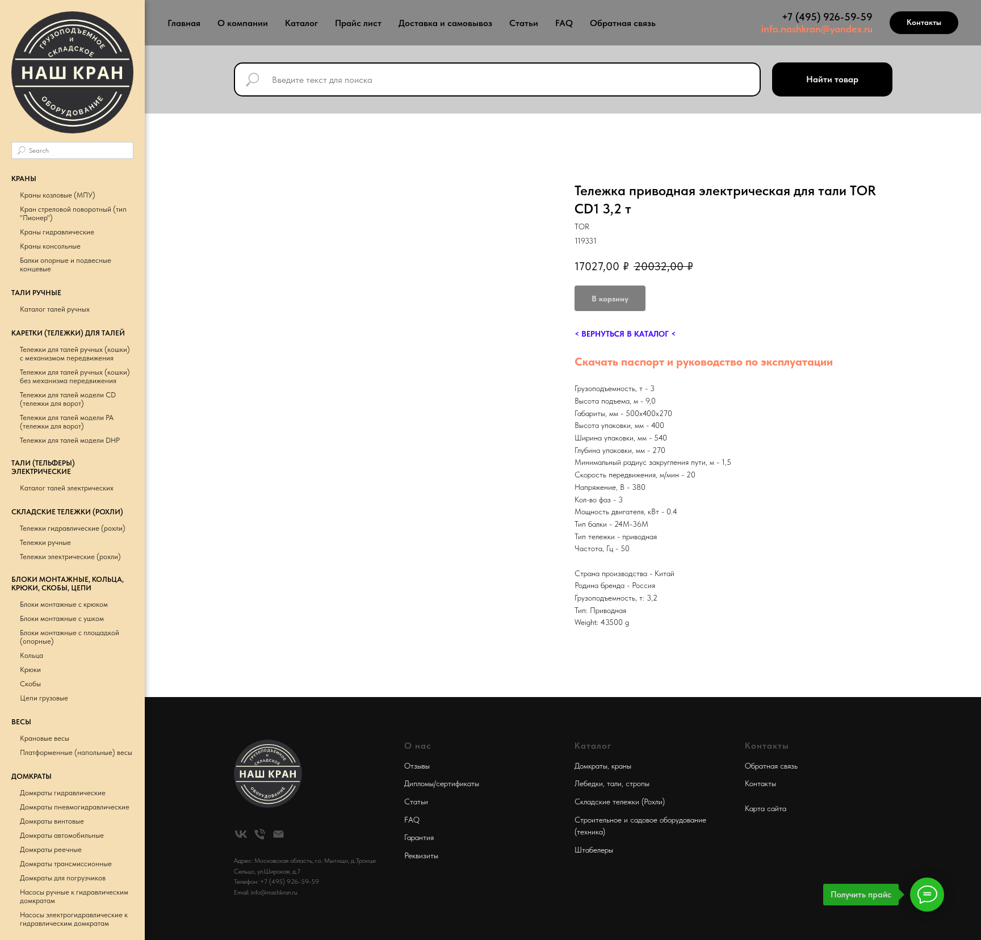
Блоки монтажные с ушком (62, 618)
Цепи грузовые (44, 698)
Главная (183, 23)
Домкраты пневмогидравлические (74, 807)
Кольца (31, 655)
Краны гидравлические (57, 232)
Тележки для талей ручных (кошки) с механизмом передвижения (75, 353)
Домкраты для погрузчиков (63, 878)
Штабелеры (594, 849)
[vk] (241, 834)
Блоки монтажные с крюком (64, 604)
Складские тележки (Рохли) (620, 801)
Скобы (30, 683)
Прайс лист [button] (358, 23)
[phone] (260, 834)
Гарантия (419, 837)
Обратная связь (623, 23)
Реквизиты (421, 855)
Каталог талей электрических (67, 488)
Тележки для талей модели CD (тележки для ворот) (68, 399)
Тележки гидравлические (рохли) (72, 528)
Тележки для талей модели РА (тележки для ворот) (67, 421)
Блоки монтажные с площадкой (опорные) (69, 636)
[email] (278, 834)
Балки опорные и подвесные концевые (65, 264)
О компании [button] (242, 23)
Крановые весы (44, 738)
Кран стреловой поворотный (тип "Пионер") (73, 213)
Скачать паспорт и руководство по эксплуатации (704, 361)
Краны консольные (50, 246)
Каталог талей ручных (55, 309)
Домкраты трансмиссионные (66, 863)
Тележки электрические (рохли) (70, 556)
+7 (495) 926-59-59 (827, 17)
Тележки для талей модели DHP (70, 440)
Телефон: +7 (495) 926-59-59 (276, 882)
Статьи (523, 23)
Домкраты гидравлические (63, 792)
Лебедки (589, 783)
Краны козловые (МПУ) (57, 195)
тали (614, 783)
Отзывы (417, 765)
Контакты (760, 783)
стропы (637, 783)
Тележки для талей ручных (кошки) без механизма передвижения (75, 376)
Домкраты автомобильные (62, 835)
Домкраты (591, 765)
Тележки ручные (45, 542)
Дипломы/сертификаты (441, 783)
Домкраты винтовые (52, 821)
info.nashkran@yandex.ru (817, 29)
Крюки (30, 669)
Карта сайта (765, 808)
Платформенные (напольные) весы (76, 752)
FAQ (564, 23)
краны (621, 765)
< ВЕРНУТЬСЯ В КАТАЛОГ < (625, 333)
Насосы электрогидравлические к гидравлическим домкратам (74, 919)
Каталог (301, 23)
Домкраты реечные (51, 849)
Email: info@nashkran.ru (265, 892)
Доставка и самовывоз (445, 23)
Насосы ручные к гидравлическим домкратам (74, 896)
